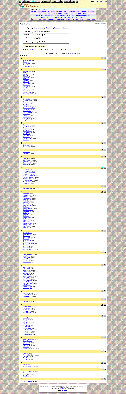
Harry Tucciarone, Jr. (29, 175)
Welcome (33, 11)
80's (73, 17)
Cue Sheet (75, 19)
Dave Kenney (27, 126)
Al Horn (25, 62)
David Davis (26, 129)
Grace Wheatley (27, 163)
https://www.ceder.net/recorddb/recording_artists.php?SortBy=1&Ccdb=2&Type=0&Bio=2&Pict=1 (63, 386)
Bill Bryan (25, 73)
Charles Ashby (27, 106)
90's (77, 17)
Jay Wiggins (26, 202)
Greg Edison (26, 164)
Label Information (50, 15)
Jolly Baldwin (26, 226)
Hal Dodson (26, 169)
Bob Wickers (26, 91)
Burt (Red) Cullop (28, 93)
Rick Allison (26, 325)
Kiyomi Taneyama (28, 242)
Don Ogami (26, 140)
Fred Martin (26, 153)
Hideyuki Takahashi (28, 177)
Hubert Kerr (26, 183)
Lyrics (81, 19)
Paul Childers (27, 308)
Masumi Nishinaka (28, 276)
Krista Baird (26, 246)
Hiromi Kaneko (27, 178)
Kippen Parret (27, 240)
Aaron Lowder (27, 60)
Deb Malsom (26, 132)
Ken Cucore (26, 236)
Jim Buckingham (27, 208)
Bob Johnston (27, 86)
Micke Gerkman (27, 283)
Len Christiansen (27, 259)
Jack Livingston (27, 195)
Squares (40, 28)
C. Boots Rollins (27, 99)
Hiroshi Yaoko (27, 181)
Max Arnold (26, 277)
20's (48, 17)
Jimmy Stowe (27, 217)
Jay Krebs (26, 201)
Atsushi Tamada (27, 66)
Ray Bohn (26, 319)
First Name (37, 31)
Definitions (57, 28)
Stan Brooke (26, 344)
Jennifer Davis (27, 204)
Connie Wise (26, 118)
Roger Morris (26, 331)
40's (56, 17)
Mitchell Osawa (27, 286)
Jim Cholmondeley (28, 210)
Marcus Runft (27, 271)
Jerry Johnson (27, 205)
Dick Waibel (26, 134)
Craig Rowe (26, 120)
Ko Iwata (25, 245)
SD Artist (68, 19)
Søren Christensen (28, 339)
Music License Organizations (71, 11)
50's (61, 17)
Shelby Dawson (27, 341)
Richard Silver (27, 323)
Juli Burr (25, 227)
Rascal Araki (26, 318)
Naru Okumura (27, 296)
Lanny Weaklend (27, 254)
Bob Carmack (27, 83)
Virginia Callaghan (28, 366)
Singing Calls (46, 13)
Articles (65, 28)
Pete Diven (26, 311)
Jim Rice (25, 214)
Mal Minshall (26, 270)
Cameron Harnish (28, 100)
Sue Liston (26, 347)
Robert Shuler (27, 328)
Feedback (83, 11)
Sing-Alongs (78, 13)
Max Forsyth (26, 279)
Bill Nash (25, 76)
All (40, 13)
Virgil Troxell (26, 364)
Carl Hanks (26, 103)
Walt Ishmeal (26, 373)
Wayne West (26, 374)
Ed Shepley (26, 145)
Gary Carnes (26, 158)
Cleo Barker (26, 115)
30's (52, 17)
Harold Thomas (27, 174)
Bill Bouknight (27, 71)
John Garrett (26, 220)
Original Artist (60, 19)
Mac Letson (26, 267)
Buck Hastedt (27, 92)
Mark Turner (26, 273)
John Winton (26, 222)
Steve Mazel (26, 345)
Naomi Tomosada (28, 294)
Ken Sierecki (26, 237)
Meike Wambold (27, 280)
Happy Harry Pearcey (29, 172)
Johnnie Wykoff (27, 223)
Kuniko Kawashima (28, 249)
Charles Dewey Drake (29, 108)
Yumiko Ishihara (27, 381)
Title (39, 19)
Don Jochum (26, 137)
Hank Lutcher (27, 171)
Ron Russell (26, 332)
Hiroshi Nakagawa (28, 180)
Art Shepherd (26, 63)
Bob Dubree (26, 85)
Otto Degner (26, 301)
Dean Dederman (27, 131)
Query (93, 19)
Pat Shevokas (27, 306)
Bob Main (25, 88)
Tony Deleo (26, 358)
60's (65, 17)
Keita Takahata (27, 234)
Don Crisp (26, 135)
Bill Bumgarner (27, 74)
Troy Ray (25, 359)
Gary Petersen (27, 160)
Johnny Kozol (27, 224)
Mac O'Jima (26, 268)
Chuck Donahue (27, 112)
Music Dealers (39, 15)
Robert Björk (26, 326)
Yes (39, 34)
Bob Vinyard (26, 89)
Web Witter (26, 376)
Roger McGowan (27, 329)
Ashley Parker (27, 65)
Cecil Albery (26, 105)
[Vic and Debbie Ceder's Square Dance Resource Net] (96, 1)
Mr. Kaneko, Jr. (27, 288)
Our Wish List (51, 11)
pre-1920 (43, 17)
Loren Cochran (27, 262)
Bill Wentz (26, 80)
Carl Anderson (27, 102)
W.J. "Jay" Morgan (28, 371)
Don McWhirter (27, 138)
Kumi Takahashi (27, 247)
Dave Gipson (26, 125)
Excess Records (42, 11)
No (44, 38)
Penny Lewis (26, 309)
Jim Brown (26, 207)
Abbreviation (51, 19)
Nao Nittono (26, 293)
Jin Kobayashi (27, 219)
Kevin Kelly (26, 239)
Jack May (26, 196)
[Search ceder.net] (104, 1)
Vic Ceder (62, 388)
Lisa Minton (26, 260)
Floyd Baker (26, 152)
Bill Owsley (26, 77)
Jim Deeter (26, 211)
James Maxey (27, 199)
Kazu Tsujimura (27, 233)
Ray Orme (26, 321)
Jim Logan (26, 213)
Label (44, 19)
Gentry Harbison (27, 161)
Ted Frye (25, 353)
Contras (66, 13)
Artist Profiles (70, 15)
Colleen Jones (27, 117)
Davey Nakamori (27, 128)
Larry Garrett (26, 256)
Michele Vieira (27, 282)
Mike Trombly (27, 285)
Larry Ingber (26, 257)
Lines (71, 13)
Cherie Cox (26, 109)
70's (69, 17)
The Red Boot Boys (28, 355)
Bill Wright (26, 82)
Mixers (85, 13)
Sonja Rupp (26, 342)
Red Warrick (26, 322)
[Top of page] (102, 59)
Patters (53, 13)
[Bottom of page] (105, 59)
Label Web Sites (61, 15)
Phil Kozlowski (27, 312)
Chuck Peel (26, 114)
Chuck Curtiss (27, 111)
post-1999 (82, 17)
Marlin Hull (26, 274)
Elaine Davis (26, 146)
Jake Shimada (27, 198)
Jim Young (26, 216)
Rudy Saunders (27, 334)
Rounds (59, 13)
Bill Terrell (26, 79)
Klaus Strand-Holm (28, 243)
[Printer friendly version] (106, 1)
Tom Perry (26, 356)
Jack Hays (26, 193)
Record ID (87, 19)
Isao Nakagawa (27, 188)
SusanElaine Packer (29, 348)
